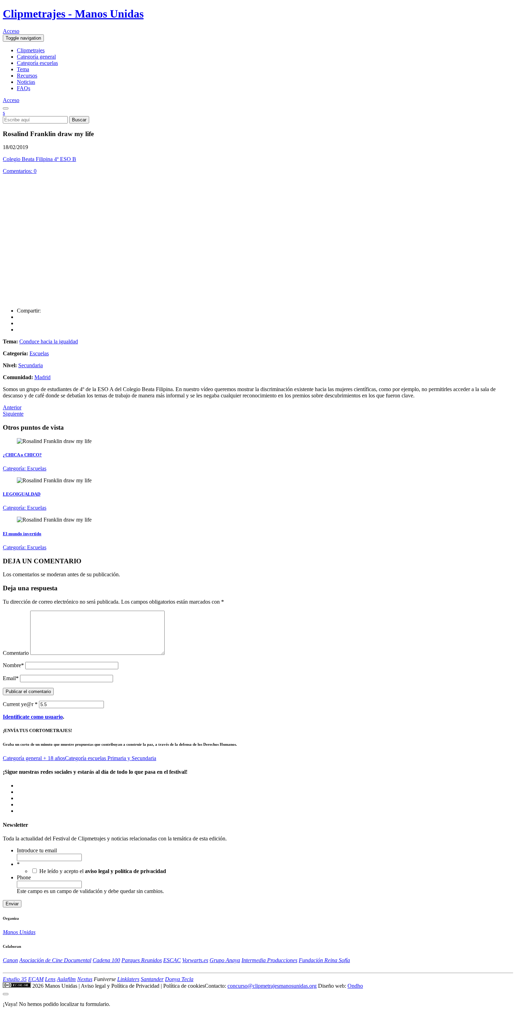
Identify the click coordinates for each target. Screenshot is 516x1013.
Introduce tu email (37, 850)
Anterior (12, 407)
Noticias (26, 82)
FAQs (23, 88)
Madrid (42, 377)
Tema (23, 69)
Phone (24, 877)
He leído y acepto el (102, 871)
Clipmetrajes (31, 50)
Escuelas (39, 353)
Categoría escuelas (37, 63)
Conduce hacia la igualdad (48, 341)
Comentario (16, 653)
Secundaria (30, 365)
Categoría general (36, 57)
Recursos (27, 76)
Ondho (355, 986)
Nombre (13, 665)
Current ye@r (20, 704)
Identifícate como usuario (33, 717)
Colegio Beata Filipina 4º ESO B (39, 159)
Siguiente (13, 414)
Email (11, 678)
